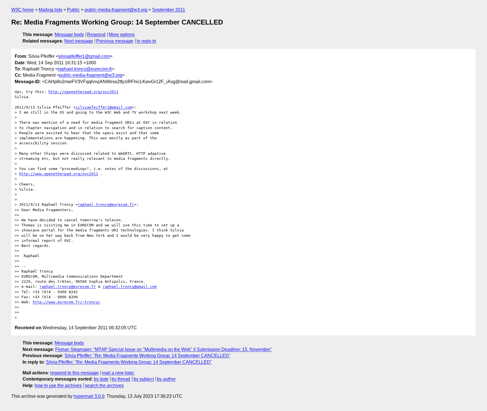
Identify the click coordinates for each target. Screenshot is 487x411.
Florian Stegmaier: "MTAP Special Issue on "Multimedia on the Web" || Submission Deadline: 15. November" (163, 349)
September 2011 (168, 9)
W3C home (22, 9)
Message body (69, 34)
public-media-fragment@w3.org (116, 9)
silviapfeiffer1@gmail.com (84, 56)
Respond (96, 34)
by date (101, 379)
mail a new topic (118, 372)
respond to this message (74, 372)
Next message (78, 41)
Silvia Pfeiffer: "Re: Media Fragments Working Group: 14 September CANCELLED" (148, 355)
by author (166, 379)
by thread (121, 379)
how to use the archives (58, 385)
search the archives (104, 385)
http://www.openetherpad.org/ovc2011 (58, 174)
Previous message (114, 41)
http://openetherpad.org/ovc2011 (83, 92)
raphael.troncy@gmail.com (130, 286)
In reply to (146, 41)
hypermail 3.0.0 (89, 396)
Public (73, 9)
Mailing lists (50, 9)
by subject (144, 379)
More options (122, 34)
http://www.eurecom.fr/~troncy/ (66, 302)
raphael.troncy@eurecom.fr (85, 69)
